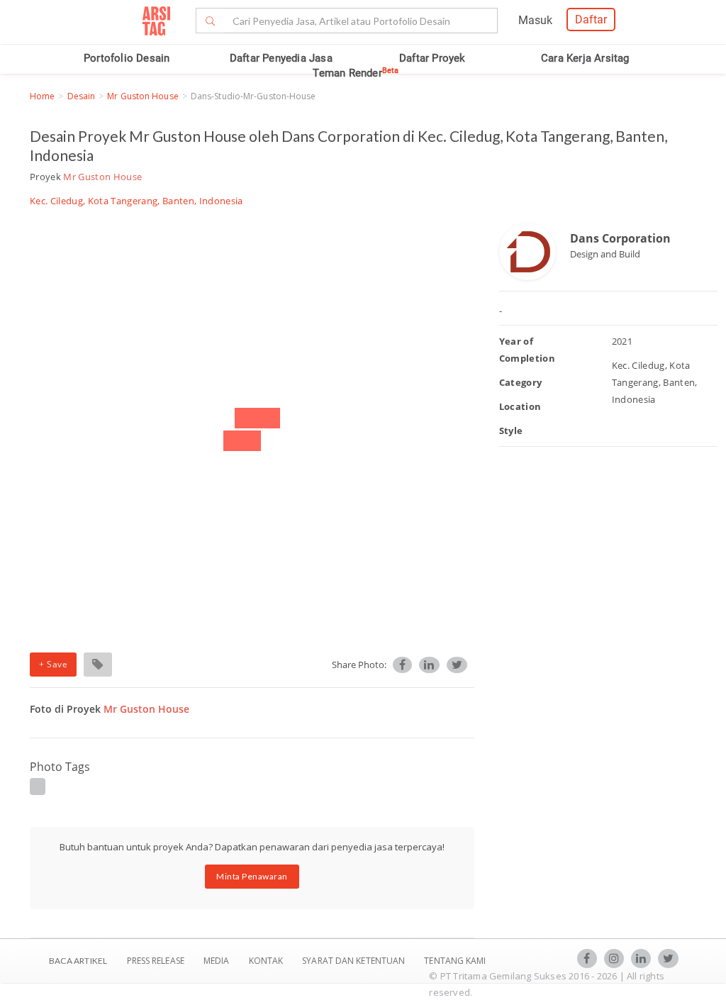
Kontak (267, 961)
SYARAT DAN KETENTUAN (354, 961)
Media (217, 961)
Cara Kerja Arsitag (585, 58)
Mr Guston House (143, 96)
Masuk (535, 20)
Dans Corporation (620, 238)
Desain (81, 96)
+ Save (53, 664)
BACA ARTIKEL (78, 960)
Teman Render (355, 73)
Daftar (591, 19)
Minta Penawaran (252, 876)
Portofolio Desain (126, 58)
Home (42, 96)
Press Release (155, 961)
